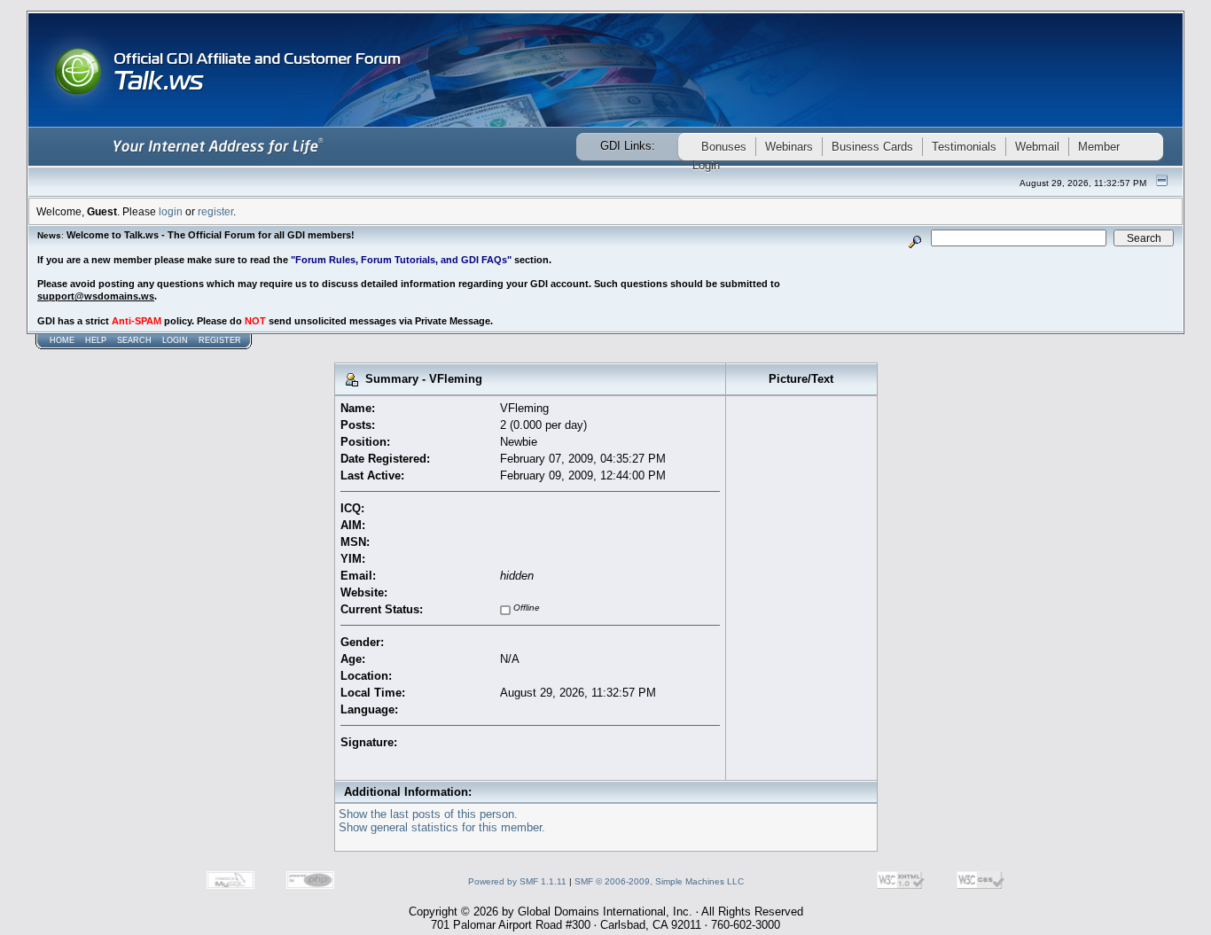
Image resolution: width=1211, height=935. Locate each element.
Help (95, 340)
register (215, 211)
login (171, 211)
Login (175, 340)
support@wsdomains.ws (95, 296)
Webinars (789, 146)
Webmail (1037, 146)
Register (220, 340)
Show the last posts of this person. (428, 814)
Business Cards (872, 146)
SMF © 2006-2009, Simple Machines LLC (659, 881)
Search (134, 340)
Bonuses (723, 146)
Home (62, 340)
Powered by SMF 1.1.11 (517, 881)
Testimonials (964, 146)
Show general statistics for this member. (442, 827)
